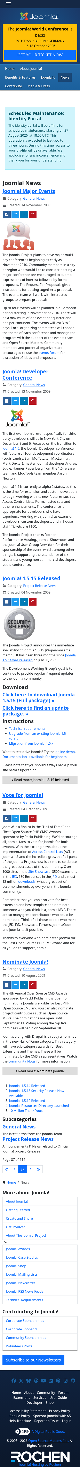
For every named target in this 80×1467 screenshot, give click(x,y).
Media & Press (38, 86)
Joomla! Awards (18, 1249)
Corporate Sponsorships (25, 1320)
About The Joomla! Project (26, 1235)
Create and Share (19, 1218)
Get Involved (15, 1227)
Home (10, 68)
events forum (49, 352)
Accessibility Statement (28, 1411)
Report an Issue (46, 1420)
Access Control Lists (47, 851)
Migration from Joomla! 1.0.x (31, 743)
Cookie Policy (19, 1416)
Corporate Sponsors (22, 1329)
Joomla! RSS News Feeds (24, 1291)
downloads (26, 881)
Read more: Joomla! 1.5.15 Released (41, 779)
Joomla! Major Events (28, 191)
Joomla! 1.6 (10, 448)
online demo (65, 751)
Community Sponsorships (26, 1337)
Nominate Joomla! (25, 961)
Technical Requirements (24, 1300)
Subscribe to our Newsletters (33, 1360)
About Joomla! (31, 68)
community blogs (21, 1061)
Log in (66, 1420)
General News (34, 198)
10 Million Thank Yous (26, 1110)
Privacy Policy (59, 1411)
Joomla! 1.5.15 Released (31, 578)
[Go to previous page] (14, 1169)
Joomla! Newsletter (20, 1283)
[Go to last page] (38, 1169)
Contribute (13, 86)
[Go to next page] (30, 1169)
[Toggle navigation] (8, 4)
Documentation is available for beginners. (34, 756)
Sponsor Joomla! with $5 (52, 1416)
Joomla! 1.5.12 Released (27, 1100)
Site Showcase (39, 871)
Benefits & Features (20, 77)
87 (22, 1169)
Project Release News (39, 585)
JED (14, 876)
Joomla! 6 (48, 77)
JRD (54, 876)
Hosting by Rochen (40, 1464)
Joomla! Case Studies (22, 1257)
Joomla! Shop (16, 1266)
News (65, 77)
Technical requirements (27, 728)
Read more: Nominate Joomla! (41, 1071)
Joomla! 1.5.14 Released (27, 1085)
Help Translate (20, 1420)
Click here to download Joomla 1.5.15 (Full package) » (38, 697)
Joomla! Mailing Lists (22, 1274)
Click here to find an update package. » (35, 710)
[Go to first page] (6, 1169)
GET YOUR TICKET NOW (40, 55)
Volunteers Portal (19, 1346)
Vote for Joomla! (22, 795)
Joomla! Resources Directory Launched (39, 1105)
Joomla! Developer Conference (25, 374)
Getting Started (18, 1210)
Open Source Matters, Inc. (48, 1440)
